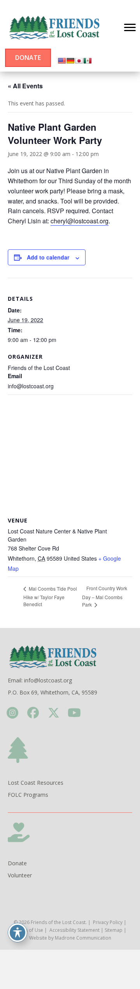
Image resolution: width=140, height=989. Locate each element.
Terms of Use (28, 930)
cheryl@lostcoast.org (79, 220)
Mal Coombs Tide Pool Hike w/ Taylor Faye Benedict (50, 596)
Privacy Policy (107, 922)
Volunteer (20, 875)
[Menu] (130, 27)
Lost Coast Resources (35, 782)
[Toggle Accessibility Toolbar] (17, 932)
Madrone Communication (83, 938)
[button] (12, 712)
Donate (17, 863)
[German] (70, 61)
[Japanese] (79, 61)
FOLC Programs (28, 794)
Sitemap (113, 930)
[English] (62, 61)
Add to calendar (48, 257)
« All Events (25, 85)
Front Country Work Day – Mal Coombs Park (104, 596)
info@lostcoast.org (48, 680)
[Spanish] (87, 61)
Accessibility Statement (74, 930)
